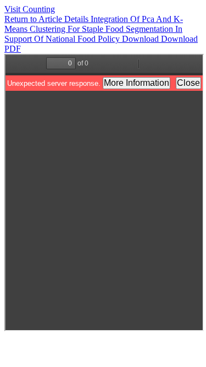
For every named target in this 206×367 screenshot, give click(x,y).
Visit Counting (29, 9)
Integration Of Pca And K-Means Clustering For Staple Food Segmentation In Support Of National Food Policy (93, 28)
